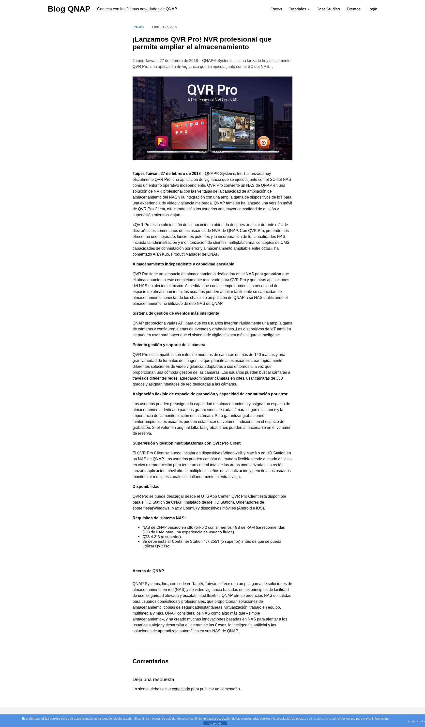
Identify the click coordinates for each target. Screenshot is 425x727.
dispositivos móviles (218, 508)
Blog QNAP (69, 8)
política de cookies (319, 718)
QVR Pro (162, 179)
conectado (181, 689)
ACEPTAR (215, 723)
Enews (138, 27)
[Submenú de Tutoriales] (308, 9)
